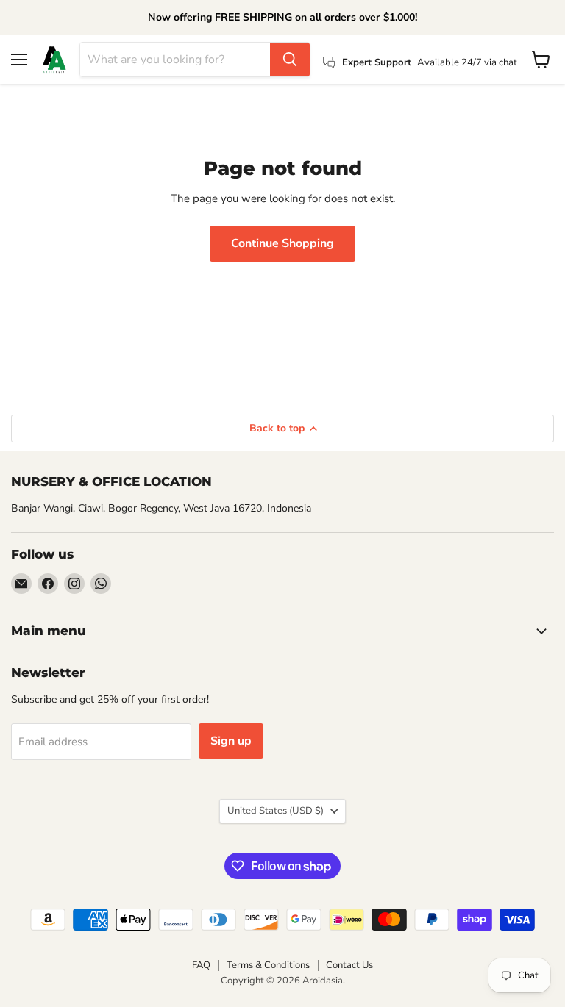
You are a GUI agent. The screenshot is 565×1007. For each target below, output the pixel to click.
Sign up (231, 741)
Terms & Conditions (268, 965)
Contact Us (349, 965)
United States (275, 810)
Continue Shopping (282, 243)
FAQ (201, 965)
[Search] (290, 59)
